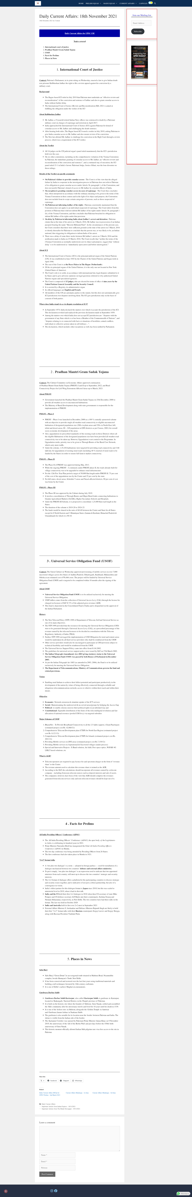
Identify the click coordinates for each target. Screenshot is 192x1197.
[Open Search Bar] (155, 3)
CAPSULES (143, 3)
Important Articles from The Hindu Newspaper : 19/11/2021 (61, 1109)
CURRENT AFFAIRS (127, 3)
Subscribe (138, 31)
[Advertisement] (79, 346)
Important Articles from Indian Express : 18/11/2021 (58, 1106)
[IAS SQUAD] (38, 3)
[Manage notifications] (6, 1191)
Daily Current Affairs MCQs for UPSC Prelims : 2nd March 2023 (49, 1094)
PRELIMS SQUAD (92, 3)
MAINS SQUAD (109, 3)
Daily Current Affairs (48, 1104)
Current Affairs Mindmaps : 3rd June (104, 1093)
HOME (81, 3)
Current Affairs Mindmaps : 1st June (77, 1093)
